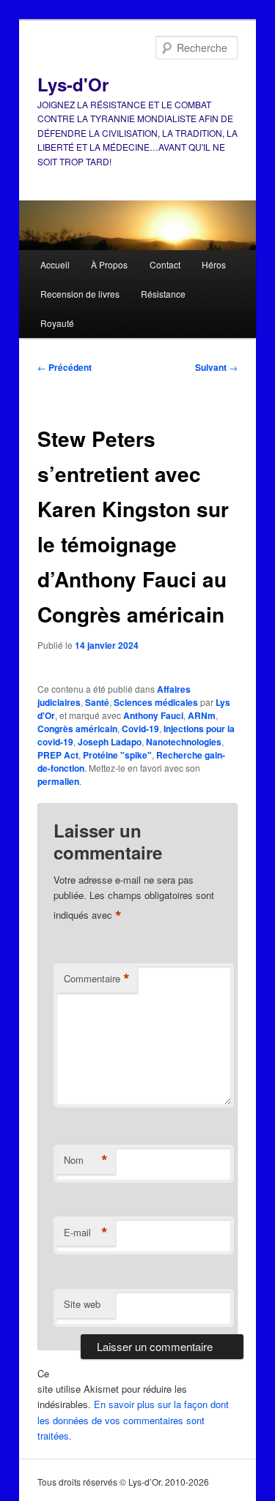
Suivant (216, 367)
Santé (97, 702)
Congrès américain (77, 728)
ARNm (202, 715)
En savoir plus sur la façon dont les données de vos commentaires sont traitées (133, 1419)
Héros (214, 264)
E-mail (86, 1232)
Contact (165, 264)
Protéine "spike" (117, 754)
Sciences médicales (156, 702)
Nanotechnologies (183, 741)
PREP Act (57, 754)
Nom (86, 1160)
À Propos (109, 264)
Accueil (55, 264)
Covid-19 (140, 728)
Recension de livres (80, 293)
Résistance (163, 293)
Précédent (64, 367)
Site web (82, 1304)
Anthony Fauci (153, 715)
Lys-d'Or (73, 84)
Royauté (57, 323)
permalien (58, 781)
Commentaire (97, 978)
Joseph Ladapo (110, 741)
